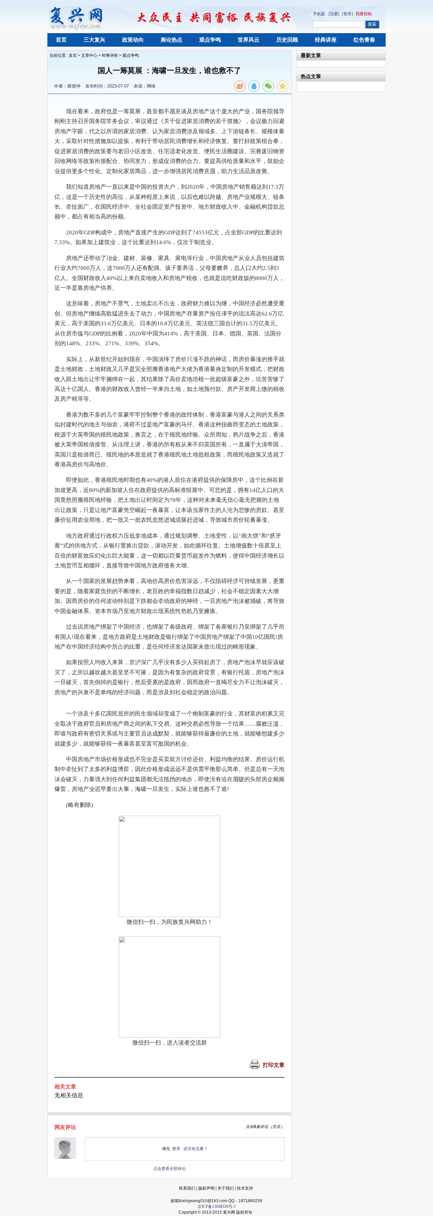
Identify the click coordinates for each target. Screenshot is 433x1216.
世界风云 (248, 40)
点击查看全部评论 (169, 1168)
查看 (276, 1126)
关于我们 (226, 1188)
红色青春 (364, 40)
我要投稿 (364, 13)
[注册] (333, 13)
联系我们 (187, 1188)
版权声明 (206, 1188)
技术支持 (245, 1188)
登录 (176, 1148)
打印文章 (273, 1065)
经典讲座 (326, 40)
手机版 (319, 13)
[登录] (347, 13)
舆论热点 (171, 40)
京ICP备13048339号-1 (217, 1206)
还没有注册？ (195, 1148)
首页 (61, 40)
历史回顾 (287, 40)
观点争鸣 (210, 40)
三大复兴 (94, 40)
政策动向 (133, 40)
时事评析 (110, 55)
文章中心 (89, 55)
